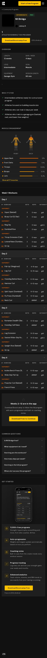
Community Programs (10, 9)
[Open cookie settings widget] (4, 654)
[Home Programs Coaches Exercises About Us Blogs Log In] (43, 3)
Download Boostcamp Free (16, 40)
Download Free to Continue (23, 419)
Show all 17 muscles (10, 180)
